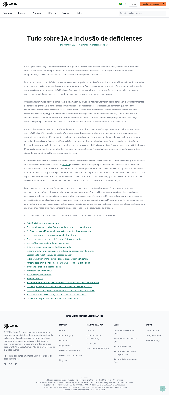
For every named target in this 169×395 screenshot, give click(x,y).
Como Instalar (152, 330)
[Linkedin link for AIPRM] (16, 364)
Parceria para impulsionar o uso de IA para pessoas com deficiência (58, 262)
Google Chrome (153, 335)
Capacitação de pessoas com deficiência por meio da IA (52, 298)
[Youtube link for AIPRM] (10, 364)
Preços (21, 13)
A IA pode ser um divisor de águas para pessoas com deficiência (56, 294)
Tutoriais (90, 330)
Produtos (7, 13)
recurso (66, 164)
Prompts (37, 13)
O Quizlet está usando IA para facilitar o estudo (49, 247)
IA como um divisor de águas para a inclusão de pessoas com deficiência (61, 251)
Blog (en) (63, 360)
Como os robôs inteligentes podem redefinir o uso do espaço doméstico (61, 290)
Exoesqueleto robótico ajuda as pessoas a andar (49, 255)
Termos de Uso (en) (123, 346)
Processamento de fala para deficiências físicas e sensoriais (54, 239)
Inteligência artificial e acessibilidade (44, 266)
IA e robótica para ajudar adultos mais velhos (48, 243)
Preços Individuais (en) (69, 350)
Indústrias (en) (66, 335)
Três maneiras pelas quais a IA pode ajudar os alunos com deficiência (59, 227)
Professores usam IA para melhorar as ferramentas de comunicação (59, 231)
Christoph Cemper (99, 44)
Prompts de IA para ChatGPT (40, 270)
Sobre (80, 13)
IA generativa (65, 345)
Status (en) (91, 343)
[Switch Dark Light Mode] (125, 4)
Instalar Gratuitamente (151, 4)
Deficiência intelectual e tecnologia (43, 223)
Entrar (133, 4)
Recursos (66, 13)
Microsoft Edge (153, 340)
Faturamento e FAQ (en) (97, 348)
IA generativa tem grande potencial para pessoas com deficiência (57, 258)
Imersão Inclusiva (35, 278)
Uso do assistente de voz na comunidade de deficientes (53, 235)
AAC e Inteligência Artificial (39, 274)
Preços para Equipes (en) (70, 355)
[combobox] (142, 13)
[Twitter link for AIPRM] (5, 364)
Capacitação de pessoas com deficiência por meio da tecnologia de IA (59, 286)
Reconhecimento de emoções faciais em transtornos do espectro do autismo (63, 282)
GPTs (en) (52, 13)
